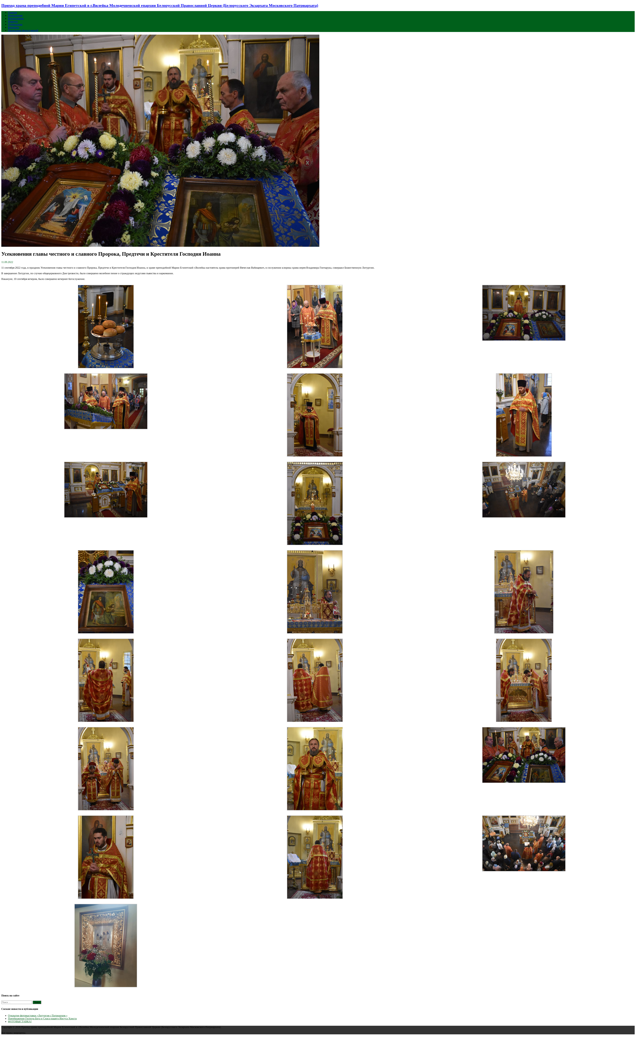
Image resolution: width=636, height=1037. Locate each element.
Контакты (13, 27)
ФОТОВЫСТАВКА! (20, 1021)
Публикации (15, 24)
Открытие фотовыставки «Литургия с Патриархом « (37, 1015)
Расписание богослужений (23, 30)
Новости (13, 21)
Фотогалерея (15, 15)
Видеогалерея (16, 18)
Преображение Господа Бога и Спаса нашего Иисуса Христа (42, 1018)
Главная (12, 12)
